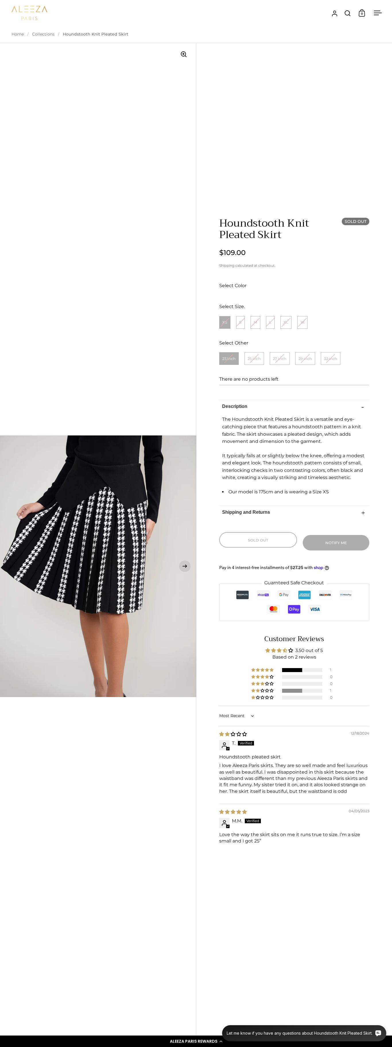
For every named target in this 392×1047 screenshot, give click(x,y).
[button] (196, 1041)
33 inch (330, 358)
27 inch (279, 358)
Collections (43, 34)
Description (234, 406)
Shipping (226, 265)
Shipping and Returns (246, 512)
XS (224, 322)
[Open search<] (348, 13)
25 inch (254, 358)
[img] (233, 734)
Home (17, 34)
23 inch (229, 358)
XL (286, 322)
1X (302, 322)
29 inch (305, 358)
